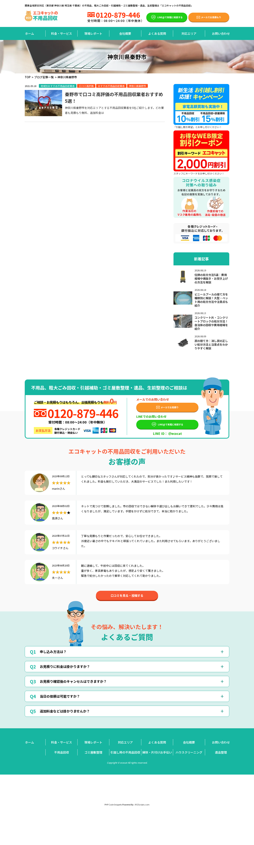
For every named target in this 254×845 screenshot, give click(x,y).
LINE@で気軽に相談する (170, 17)
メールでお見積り (170, 407)
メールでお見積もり (211, 17)
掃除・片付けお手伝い (157, 752)
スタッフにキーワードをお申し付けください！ (198, 173)
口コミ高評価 (86, 86)
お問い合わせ (221, 33)
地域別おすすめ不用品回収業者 (58, 86)
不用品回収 (61, 752)
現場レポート (93, 33)
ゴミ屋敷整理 (93, 752)
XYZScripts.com (142, 804)
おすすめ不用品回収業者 (111, 86)
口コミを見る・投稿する (127, 595)
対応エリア (188, 33)
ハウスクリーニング (189, 752)
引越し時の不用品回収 (125, 752)
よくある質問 (157, 33)
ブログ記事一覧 (44, 77)
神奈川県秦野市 (137, 86)
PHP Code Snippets (113, 804)
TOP (27, 77)
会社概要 (125, 33)
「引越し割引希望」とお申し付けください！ (197, 127)
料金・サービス (61, 33)
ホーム (29, 33)
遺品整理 (221, 752)
